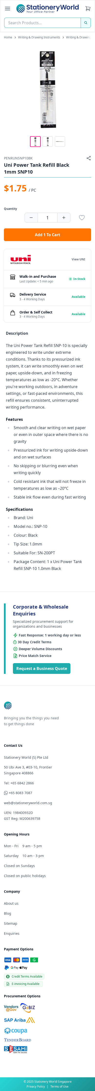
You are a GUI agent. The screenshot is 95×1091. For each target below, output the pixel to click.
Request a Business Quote (41, 668)
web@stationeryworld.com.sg (28, 803)
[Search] (86, 23)
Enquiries (11, 933)
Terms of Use (59, 1086)
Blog (7, 913)
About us (11, 903)
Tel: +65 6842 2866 (19, 783)
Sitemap (10, 923)
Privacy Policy (36, 1086)
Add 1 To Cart (47, 234)
